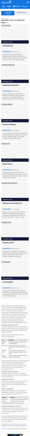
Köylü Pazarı (7, 164)
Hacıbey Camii (8, 243)
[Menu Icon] (27, 2)
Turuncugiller (7, 282)
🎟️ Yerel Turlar (21, 12)
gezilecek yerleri (12, 424)
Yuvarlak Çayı (7, 46)
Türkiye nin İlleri (6, 428)
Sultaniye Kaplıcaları (10, 85)
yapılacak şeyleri (22, 424)
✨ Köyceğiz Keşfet (8, 13)
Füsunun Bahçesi (9, 124)
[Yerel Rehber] (6, 2)
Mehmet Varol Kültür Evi (12, 203)
